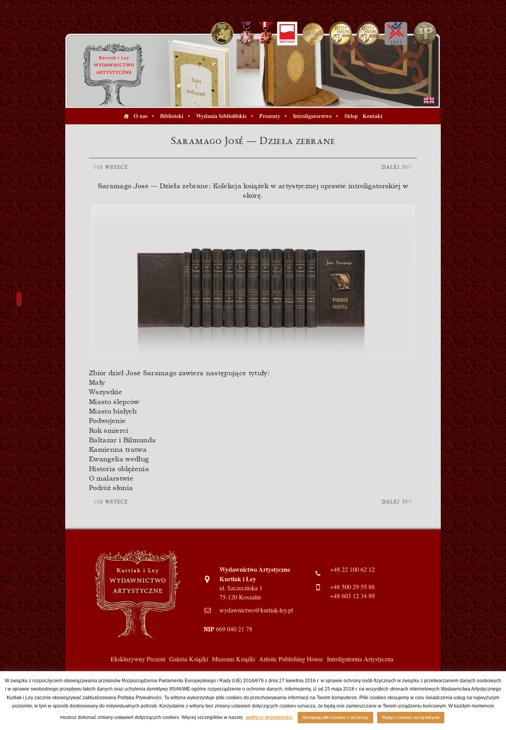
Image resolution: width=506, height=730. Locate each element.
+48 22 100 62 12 (352, 569)
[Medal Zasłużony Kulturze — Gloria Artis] (266, 32)
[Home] (126, 116)
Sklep (351, 116)
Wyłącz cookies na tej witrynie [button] (411, 717)
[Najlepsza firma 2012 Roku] (395, 32)
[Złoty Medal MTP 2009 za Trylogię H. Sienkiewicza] (425, 32)
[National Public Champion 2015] (222, 32)
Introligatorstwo (312, 116)
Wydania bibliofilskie (221, 116)
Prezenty (269, 116)
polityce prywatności (269, 717)
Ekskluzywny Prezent (138, 659)
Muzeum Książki (233, 659)
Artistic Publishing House (291, 659)
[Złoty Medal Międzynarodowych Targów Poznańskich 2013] (368, 32)
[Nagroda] (313, 32)
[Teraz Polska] (287, 32)
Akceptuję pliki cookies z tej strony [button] (335, 717)
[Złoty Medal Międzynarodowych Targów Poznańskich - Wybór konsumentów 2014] (340, 32)
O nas (140, 116)
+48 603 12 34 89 (352, 595)
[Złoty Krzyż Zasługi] (246, 32)
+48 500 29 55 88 (352, 586)
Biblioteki (171, 116)
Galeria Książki (188, 659)
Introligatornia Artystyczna (360, 659)
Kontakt (373, 116)
